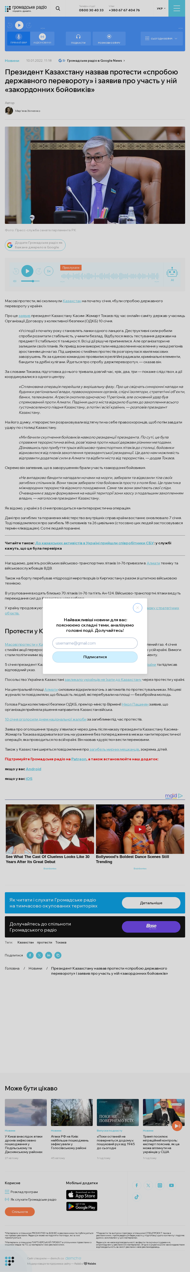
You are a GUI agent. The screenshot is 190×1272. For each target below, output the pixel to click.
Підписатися (95, 656)
